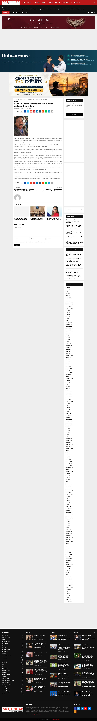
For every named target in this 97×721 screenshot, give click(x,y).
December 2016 (69, 512)
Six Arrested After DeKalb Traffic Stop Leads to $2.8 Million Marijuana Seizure (64, 693)
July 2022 (68, 382)
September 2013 (69, 587)
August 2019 (68, 450)
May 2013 (68, 595)
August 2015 (68, 543)
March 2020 (68, 436)
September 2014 (69, 564)
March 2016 (68, 529)
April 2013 (68, 597)
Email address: (69, 108)
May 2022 (68, 386)
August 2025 (68, 310)
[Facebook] (75, 708)
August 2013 (68, 589)
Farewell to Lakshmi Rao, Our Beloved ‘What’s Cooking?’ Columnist (73, 265)
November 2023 (69, 351)
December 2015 (69, 535)
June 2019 (68, 454)
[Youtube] (91, 12)
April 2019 (68, 457)
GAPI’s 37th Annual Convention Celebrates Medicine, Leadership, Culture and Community (63, 675)
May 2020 (68, 432)
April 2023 (68, 365)
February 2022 (69, 392)
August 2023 (68, 357)
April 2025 (68, 318)
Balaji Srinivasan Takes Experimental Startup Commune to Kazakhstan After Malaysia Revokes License (87, 656)
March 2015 (68, 552)
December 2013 (69, 581)
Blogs (3, 639)
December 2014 (69, 558)
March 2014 (68, 576)
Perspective (77, 2)
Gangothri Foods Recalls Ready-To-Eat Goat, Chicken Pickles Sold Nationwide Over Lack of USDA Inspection (74, 242)
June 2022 (68, 384)
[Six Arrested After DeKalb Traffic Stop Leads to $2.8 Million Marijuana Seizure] (53, 693)
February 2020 (69, 438)
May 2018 (68, 479)
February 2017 (69, 508)
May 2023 (68, 363)
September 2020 (69, 425)
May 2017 (68, 502)
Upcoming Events (6, 688)
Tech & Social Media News (8, 680)
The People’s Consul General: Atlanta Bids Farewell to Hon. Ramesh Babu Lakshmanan (74, 221)
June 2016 (68, 523)
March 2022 (68, 390)
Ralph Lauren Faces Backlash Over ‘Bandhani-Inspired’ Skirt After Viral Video (40, 671)
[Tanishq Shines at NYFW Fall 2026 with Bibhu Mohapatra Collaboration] (29, 680)
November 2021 (69, 397)
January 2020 (69, 440)
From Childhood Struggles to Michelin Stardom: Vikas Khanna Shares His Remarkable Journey (64, 684)
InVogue (40, 9)
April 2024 (68, 341)
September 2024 (69, 332)
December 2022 (69, 372)
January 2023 (69, 370)
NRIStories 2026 (81, 9)
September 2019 (69, 448)
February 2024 (69, 345)
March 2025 (68, 320)
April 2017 (68, 504)
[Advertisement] (48, 39)
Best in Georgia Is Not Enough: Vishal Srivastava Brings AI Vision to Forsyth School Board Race (74, 232)
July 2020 (68, 428)
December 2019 (69, 442)
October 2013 (68, 585)
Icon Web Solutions (56, 719)
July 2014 (68, 568)
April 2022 (68, 388)
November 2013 (69, 583)
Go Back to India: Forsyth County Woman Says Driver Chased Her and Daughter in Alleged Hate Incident (74, 277)
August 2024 (68, 334)
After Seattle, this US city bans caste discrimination (36, 219)
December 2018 (69, 465)
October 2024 (68, 330)
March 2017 (68, 506)
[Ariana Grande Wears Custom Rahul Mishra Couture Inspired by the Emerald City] (29, 688)
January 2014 (69, 580)
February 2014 (69, 578)
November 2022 (69, 374)
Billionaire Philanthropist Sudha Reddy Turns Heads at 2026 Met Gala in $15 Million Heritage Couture (40, 662)
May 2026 (68, 293)
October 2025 (68, 306)
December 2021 (69, 396)
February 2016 (69, 531)
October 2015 (68, 539)
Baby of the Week (6, 637)
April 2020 (68, 434)
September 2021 (69, 401)
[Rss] (94, 12)
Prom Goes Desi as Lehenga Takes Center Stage (40, 653)
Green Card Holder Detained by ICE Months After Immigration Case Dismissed (73, 260)
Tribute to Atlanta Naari (7, 684)
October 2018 (68, 469)
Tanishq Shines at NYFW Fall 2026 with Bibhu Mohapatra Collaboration (40, 680)
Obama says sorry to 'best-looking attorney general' (21, 219)
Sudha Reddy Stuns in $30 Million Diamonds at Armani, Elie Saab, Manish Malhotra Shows (40, 645)
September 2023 (69, 355)
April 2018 (68, 481)
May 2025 (68, 316)
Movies (44, 9)
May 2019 (68, 456)
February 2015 (69, 554)
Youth (3, 693)
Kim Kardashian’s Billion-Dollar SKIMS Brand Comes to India (40, 637)
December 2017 (69, 488)
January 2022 (69, 394)
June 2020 (68, 430)
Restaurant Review (73, 9)
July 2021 (68, 405)
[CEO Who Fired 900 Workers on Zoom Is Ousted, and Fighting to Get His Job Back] (77, 637)
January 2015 (69, 556)
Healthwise (4, 659)
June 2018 (68, 477)
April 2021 (68, 411)
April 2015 (68, 550)
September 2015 (69, 541)
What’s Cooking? (56, 9)
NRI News (9, 9)
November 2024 (69, 328)
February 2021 (69, 415)
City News (4, 9)
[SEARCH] (81, 210)
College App (62, 9)
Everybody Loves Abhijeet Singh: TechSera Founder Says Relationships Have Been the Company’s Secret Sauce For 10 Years (88, 684)
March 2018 (68, 483)
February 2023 (69, 368)
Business (13, 9)
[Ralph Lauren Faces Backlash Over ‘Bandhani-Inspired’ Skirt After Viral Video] (29, 671)
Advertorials (5, 635)
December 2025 (69, 303)
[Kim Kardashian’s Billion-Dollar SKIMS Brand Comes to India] (29, 637)
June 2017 (68, 500)
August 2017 (68, 496)
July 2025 (68, 312)
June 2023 (68, 361)
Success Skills (5, 678)
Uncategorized (5, 686)
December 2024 (69, 326)
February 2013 (69, 601)
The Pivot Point (49, 9)
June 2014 (68, 570)
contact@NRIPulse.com (36, 713)
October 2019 (68, 446)
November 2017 (69, 490)
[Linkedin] (89, 12)
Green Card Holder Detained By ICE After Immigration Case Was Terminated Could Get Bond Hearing (63, 666)
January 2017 (69, 510)
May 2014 (68, 572)
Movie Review (5, 668)
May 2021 (68, 409)
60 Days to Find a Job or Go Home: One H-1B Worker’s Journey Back (73, 254)
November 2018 (69, 467)
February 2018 (69, 485)
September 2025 (69, 308)
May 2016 (68, 525)
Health (30, 9)
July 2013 (68, 591)
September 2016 (69, 518)
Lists (3, 666)
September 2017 (69, 494)
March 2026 (68, 297)
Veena (16, 108)
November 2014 (69, 560)
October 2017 (68, 492)
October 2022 (68, 376)
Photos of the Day (7, 655)
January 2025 (69, 324)
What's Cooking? (5, 691)
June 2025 (68, 314)
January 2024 (69, 347)
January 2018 (69, 487)
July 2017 (68, 498)
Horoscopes (5, 660)
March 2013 (68, 599)
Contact (57, 2)
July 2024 (68, 335)
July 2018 (68, 475)
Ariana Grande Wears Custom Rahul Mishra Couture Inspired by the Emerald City (40, 688)
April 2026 (68, 295)
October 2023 (68, 353)
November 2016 (69, 514)
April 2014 (68, 574)
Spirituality (4, 676)
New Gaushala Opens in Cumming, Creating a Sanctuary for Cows (63, 656)
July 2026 (68, 289)
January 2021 (69, 417)
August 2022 (68, 380)
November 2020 (69, 421)
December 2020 (69, 419)
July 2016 (68, 521)
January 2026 (69, 301)
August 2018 (68, 473)
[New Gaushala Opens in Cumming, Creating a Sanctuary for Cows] (53, 657)
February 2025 (69, 322)
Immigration (35, 9)
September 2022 (69, 378)
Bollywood (67, 9)
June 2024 (68, 337)
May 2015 (68, 549)
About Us (29, 2)
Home (23, 2)
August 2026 (68, 287)
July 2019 (68, 452)
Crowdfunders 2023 (67, 2)
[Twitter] (88, 12)
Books (27, 9)
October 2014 (68, 562)
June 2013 (68, 593)
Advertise (44, 2)
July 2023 (68, 359)
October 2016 (68, 516)
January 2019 (69, 463)
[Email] (92, 12)
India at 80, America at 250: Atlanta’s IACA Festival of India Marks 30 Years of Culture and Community (74, 227)
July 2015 (68, 545)
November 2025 (69, 304)
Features (18, 9)
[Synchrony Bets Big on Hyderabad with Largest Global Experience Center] (77, 666)
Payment (51, 2)
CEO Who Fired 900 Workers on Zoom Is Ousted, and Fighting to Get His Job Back (88, 637)
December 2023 (69, 349)
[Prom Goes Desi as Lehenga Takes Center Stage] (29, 654)
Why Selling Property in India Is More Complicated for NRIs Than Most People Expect (88, 646)
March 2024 (68, 343)
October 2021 (68, 399)
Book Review (5, 643)
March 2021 (68, 413)
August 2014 (68, 566)
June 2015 (68, 547)
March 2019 (68, 459)
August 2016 (68, 519)
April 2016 (68, 527)
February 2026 (69, 299)
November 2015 (69, 537)
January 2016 (69, 533)
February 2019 (69, 461)
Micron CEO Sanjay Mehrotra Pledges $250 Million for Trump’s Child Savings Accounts (87, 693)
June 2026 (68, 291)
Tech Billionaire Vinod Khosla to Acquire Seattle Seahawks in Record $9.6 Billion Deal (88, 674)
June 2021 (68, 407)
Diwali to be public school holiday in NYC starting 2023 (54, 219)
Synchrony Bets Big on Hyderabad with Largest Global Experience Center (88, 665)
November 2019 (69, 444)
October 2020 (68, 423)
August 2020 (68, 427)
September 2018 (69, 471)
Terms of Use (36, 2)
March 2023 (68, 366)
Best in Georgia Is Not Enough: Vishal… (21, 12)
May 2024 (68, 339)
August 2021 (68, 403)
